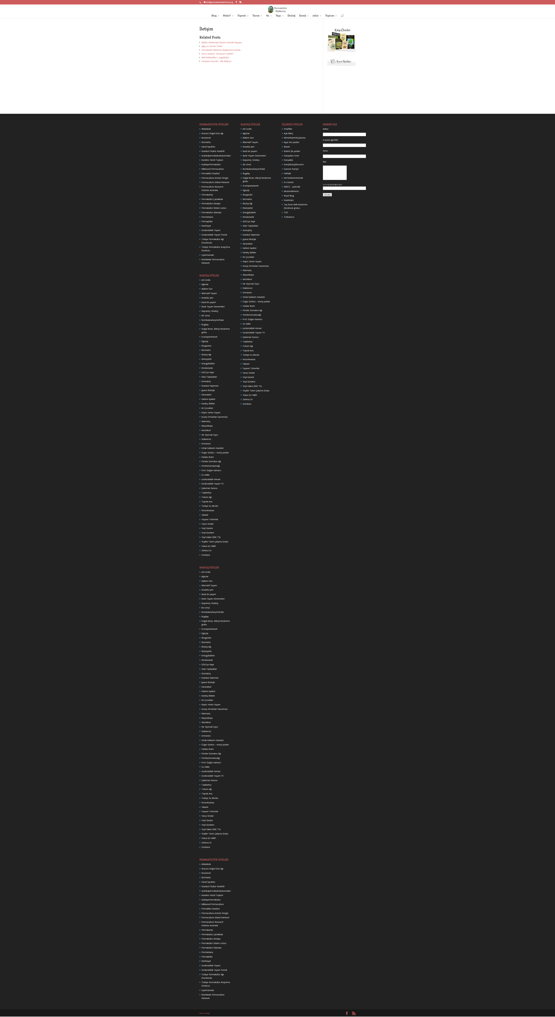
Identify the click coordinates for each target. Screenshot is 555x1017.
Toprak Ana (206, 501)
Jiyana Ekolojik (208, 390)
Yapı (278, 16)
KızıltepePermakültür (211, 164)
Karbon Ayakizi (208, 399)
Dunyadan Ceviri (291, 155)
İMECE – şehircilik (292, 186)
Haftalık (287, 173)
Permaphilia (206, 221)
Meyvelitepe (207, 425)
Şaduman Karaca (209, 488)
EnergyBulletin (208, 363)
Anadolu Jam (207, 297)
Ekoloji (291, 16)
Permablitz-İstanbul (210, 173)
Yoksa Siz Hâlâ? (208, 546)
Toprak (241, 16)
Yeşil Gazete (207, 528)
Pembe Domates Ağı (211, 461)
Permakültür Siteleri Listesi (213, 208)
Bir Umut (205, 315)
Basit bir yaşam (208, 302)
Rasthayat (206, 225)
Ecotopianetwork (209, 336)
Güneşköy (206, 381)
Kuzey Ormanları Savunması (214, 416)
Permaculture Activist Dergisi (214, 178)
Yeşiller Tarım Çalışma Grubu (214, 541)
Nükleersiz (206, 439)
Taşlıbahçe (206, 492)
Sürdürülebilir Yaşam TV (212, 483)
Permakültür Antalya (210, 203)
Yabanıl (204, 514)
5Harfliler (288, 129)
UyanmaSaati (207, 255)
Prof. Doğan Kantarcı (211, 470)
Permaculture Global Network (215, 182)
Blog (213, 16)
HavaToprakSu (208, 146)
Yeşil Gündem (207, 532)
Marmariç (205, 421)
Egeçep (204, 341)
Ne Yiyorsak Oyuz (209, 434)
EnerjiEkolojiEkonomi (294, 164)
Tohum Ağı (206, 497)
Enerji (302, 16)
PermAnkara (207, 217)
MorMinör (206, 430)
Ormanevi (206, 443)
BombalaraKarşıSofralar (212, 320)
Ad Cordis (205, 280)
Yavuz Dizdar (207, 523)
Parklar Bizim (207, 457)
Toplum (329, 16)
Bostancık (206, 137)
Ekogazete (206, 345)
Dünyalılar (288, 160)
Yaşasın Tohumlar (209, 519)
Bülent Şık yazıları (292, 151)
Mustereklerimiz (291, 191)
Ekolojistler (206, 359)
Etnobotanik (207, 368)
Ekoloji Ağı (206, 354)
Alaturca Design (204, 1013)
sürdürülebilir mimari (210, 479)
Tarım (256, 16)
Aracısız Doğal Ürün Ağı (212, 133)
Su (267, 16)
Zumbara (205, 555)
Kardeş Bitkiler (208, 403)
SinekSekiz (289, 200)
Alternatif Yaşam (209, 293)
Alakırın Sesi (206, 288)
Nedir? (227, 16)
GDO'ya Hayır (207, 372)
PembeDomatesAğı (210, 465)
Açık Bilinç (288, 133)
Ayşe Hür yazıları (291, 142)
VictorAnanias (207, 510)
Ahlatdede (206, 129)
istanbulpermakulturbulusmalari (216, 155)
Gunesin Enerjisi (291, 169)
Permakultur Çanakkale (212, 199)
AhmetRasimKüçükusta (295, 137)
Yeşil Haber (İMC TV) (211, 537)
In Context (289, 182)
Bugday (205, 324)
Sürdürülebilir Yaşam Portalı (214, 234)
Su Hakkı (205, 474)
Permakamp (207, 194)
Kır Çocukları (207, 408)
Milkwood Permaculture (212, 169)
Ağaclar (204, 284)
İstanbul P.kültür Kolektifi (212, 151)
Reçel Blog (289, 195)
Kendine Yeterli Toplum (212, 160)
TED (286, 212)
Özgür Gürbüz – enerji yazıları (215, 452)
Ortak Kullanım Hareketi (212, 448)
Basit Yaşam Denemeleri (213, 306)
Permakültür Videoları (211, 212)
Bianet (287, 146)
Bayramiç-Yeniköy (209, 311)
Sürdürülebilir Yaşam (210, 230)
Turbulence (289, 217)
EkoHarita (206, 142)
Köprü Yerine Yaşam (210, 412)
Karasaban (206, 394)
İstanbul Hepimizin (210, 385)
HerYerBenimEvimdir (293, 178)
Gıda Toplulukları (209, 376)
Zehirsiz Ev (206, 550)
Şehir (315, 16)
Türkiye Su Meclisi (209, 506)
